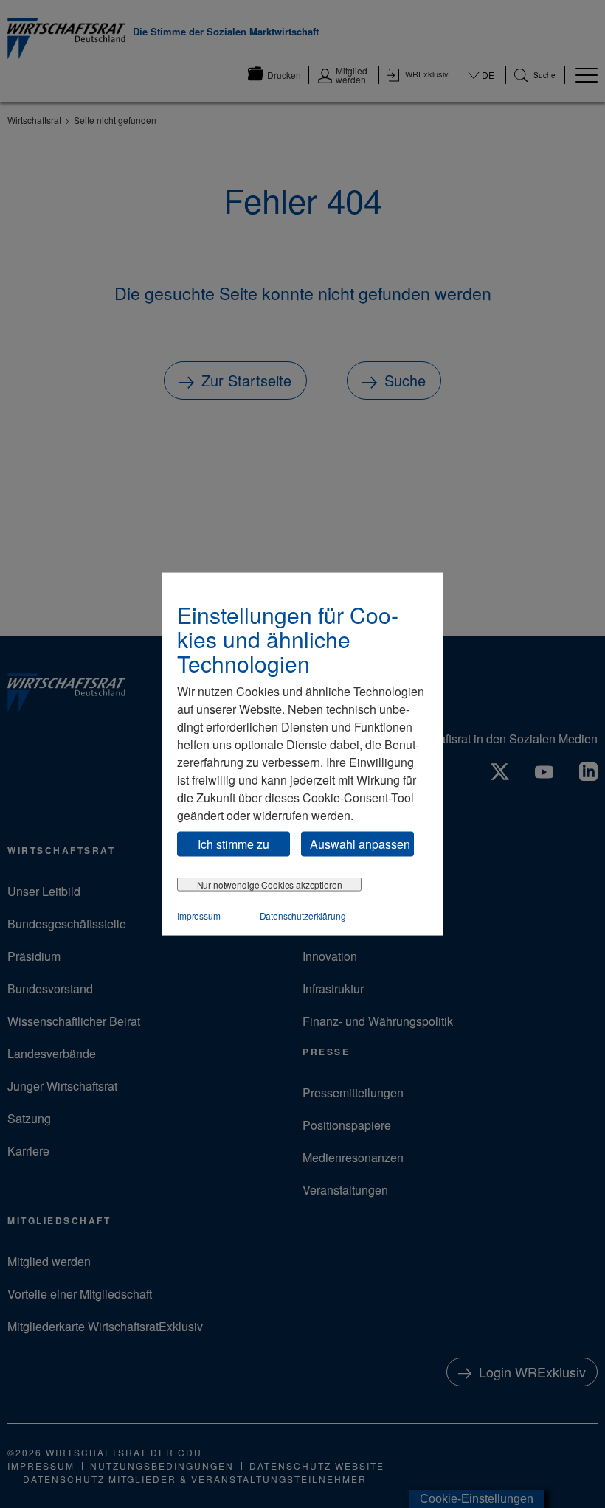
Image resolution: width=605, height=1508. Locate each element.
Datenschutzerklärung (303, 915)
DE (481, 84)
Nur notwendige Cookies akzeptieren (269, 884)
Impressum (199, 915)
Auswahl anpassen (360, 843)
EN (481, 89)
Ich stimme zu (233, 843)
